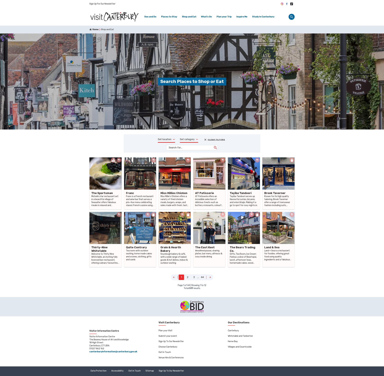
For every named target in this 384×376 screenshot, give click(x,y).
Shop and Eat (189, 16)
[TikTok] (291, 4)
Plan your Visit (165, 330)
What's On (206, 16)
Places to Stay (169, 16)
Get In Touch (165, 352)
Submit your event (168, 336)
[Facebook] (286, 4)
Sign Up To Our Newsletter (171, 341)
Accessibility (117, 371)
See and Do (150, 16)
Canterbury (233, 330)
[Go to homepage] (114, 16)
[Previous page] (174, 277)
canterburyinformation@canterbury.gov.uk (113, 351)
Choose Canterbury (168, 347)
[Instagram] (282, 4)
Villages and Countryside (240, 347)
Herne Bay (233, 341)
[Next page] (210, 277)
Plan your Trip (224, 16)
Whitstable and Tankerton (240, 336)
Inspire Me (241, 16)
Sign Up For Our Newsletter (102, 4)
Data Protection (98, 371)
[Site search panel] (291, 17)
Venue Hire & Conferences (171, 357)
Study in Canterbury (263, 16)
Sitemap (150, 371)
